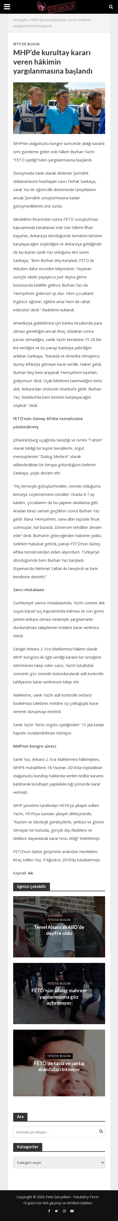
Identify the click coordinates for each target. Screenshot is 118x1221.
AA (30, 873)
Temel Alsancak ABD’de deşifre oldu (59, 930)
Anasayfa (20, 20)
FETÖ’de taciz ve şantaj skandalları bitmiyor (59, 1066)
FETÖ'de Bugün (26, 44)
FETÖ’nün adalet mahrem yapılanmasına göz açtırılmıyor (59, 997)
